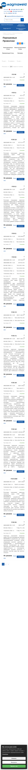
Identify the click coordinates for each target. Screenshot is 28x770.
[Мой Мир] (22, 43)
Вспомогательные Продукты (21, 29)
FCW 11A (14, 139)
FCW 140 (14, 382)
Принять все (14, 766)
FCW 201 (14, 522)
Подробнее (5, 754)
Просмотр (20, 85)
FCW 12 (14, 186)
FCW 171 (14, 335)
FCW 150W (14, 478)
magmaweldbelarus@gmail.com (14, 16)
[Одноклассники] (20, 43)
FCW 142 (14, 429)
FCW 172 (14, 312)
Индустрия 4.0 (7, 28)
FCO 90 (14, 74)
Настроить (14, 762)
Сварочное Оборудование (21, 25)
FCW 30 (14, 257)
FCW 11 (14, 92)
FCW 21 (14, 233)
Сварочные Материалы (7, 24)
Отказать (14, 758)
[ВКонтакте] (18, 43)
